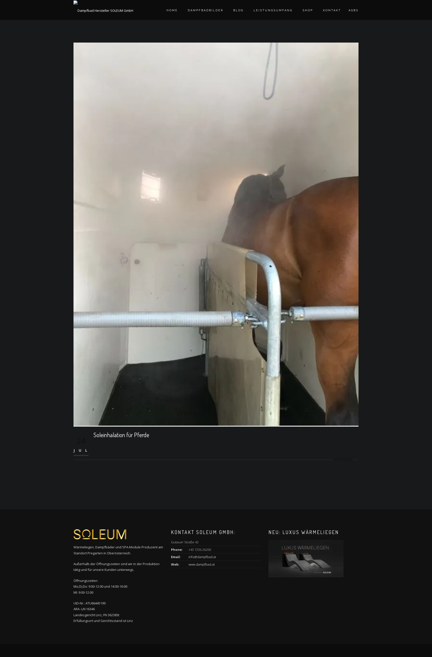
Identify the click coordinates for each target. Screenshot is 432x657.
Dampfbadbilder (205, 10)
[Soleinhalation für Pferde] (216, 233)
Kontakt (332, 10)
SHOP (307, 10)
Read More (343, 459)
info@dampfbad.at (202, 557)
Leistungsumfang (273, 10)
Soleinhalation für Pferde (121, 435)
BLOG (238, 10)
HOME (172, 10)
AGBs (353, 10)
